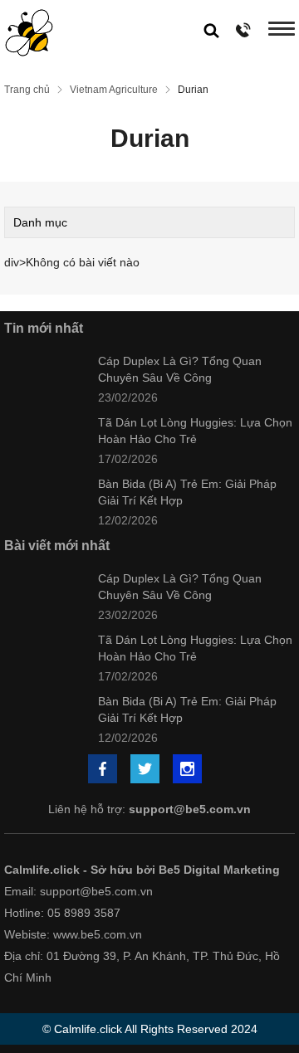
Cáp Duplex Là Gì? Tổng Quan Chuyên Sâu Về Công (180, 369)
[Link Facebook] (104, 770)
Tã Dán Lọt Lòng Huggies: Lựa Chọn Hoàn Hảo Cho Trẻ (195, 431)
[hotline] (244, 29)
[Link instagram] (188, 770)
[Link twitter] (146, 770)
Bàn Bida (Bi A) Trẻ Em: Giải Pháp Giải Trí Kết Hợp (187, 492)
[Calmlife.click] (29, 32)
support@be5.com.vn (190, 809)
